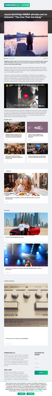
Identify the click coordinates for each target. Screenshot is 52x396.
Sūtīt (41, 372)
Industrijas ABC (8, 343)
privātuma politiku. (38, 390)
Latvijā (6, 139)
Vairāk (5, 381)
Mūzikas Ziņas (8, 272)
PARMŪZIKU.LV (12, 5)
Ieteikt (12, 58)
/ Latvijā (24, 5)
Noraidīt (30, 393)
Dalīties (7, 58)
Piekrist (21, 393)
